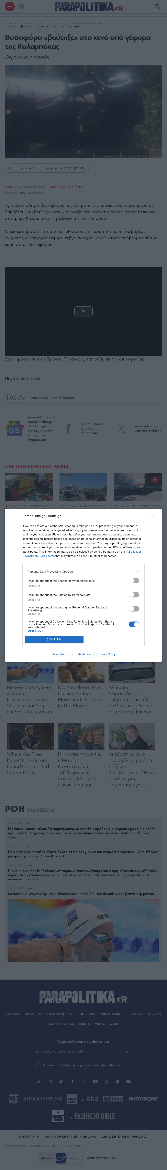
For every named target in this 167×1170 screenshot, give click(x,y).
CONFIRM (54, 639)
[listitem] (83, 572)
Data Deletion (60, 654)
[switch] (134, 580)
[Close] (154, 516)
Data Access (83, 654)
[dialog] (83, 585)
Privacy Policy (106, 654)
